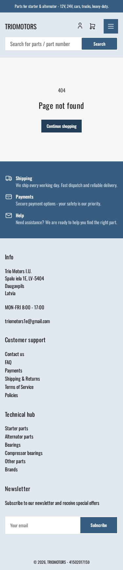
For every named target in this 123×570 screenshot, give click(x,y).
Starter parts (16, 428)
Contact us (14, 353)
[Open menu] (111, 26)
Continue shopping (61, 126)
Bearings (13, 444)
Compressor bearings (24, 452)
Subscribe (99, 525)
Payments (13, 370)
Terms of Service (19, 386)
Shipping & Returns (22, 378)
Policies (11, 394)
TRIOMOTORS (56, 562)
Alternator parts (19, 436)
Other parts (15, 460)
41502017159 (79, 562)
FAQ (8, 362)
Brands (11, 469)
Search (99, 43)
